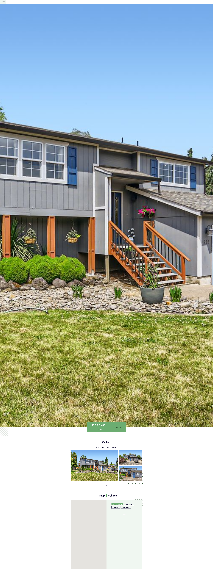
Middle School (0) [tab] (129, 504)
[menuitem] (198, 2)
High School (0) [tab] (116, 507)
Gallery (198, 1)
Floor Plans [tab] (105, 447)
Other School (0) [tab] (126, 507)
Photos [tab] (97, 447)
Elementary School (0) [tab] (117, 504)
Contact (209, 1)
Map (204, 1)
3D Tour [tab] (114, 447)
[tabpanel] (106, 468)
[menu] (109, 2)
